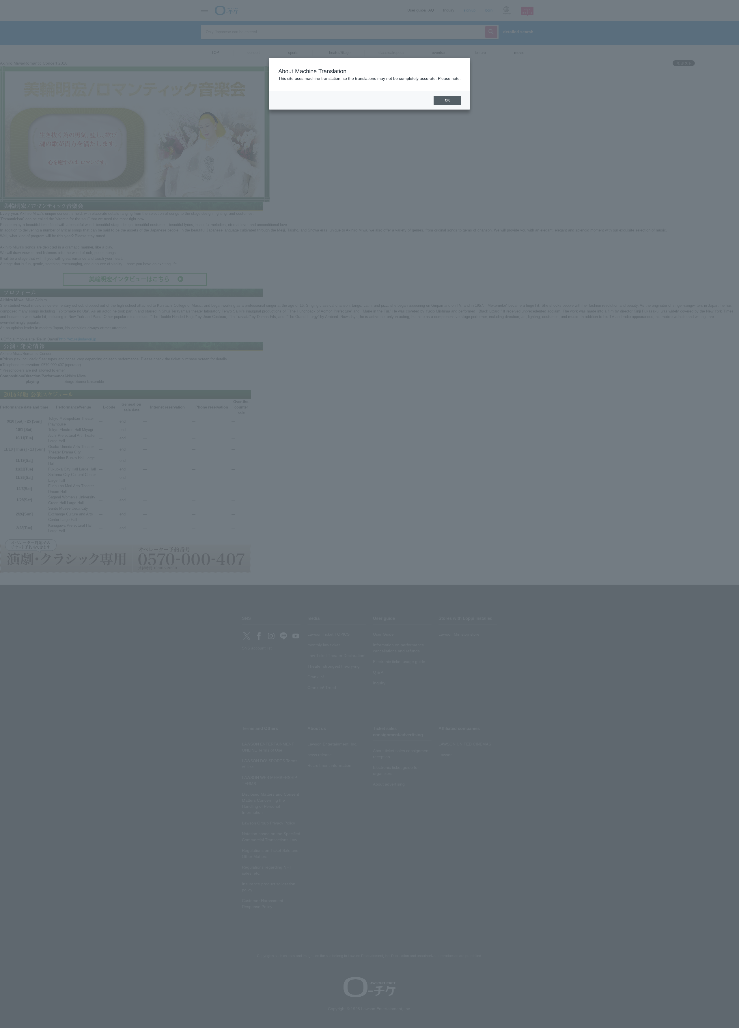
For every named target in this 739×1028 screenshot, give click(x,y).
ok (447, 100)
